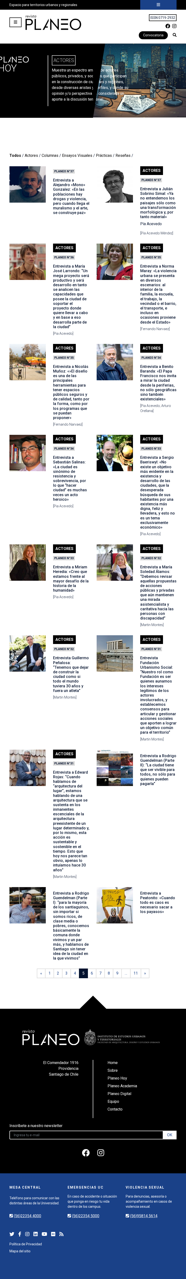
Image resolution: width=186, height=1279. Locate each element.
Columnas (50, 155)
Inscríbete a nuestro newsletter (35, 1125)
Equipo (113, 1101)
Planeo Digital (119, 1093)
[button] (175, 35)
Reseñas (123, 155)
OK (169, 1135)
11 (135, 973)
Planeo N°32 (151, 558)
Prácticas (104, 155)
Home (113, 1062)
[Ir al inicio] (53, 22)
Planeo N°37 (64, 171)
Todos (15, 155)
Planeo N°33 (151, 448)
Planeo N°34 (151, 357)
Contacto (115, 1109)
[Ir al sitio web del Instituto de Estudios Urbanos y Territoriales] (122, 1037)
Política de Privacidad (25, 1244)
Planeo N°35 (151, 257)
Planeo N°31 (151, 649)
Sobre (113, 1070)
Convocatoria (153, 35)
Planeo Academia (122, 1086)
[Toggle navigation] (158, 5)
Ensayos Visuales (77, 155)
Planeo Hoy (117, 1078)
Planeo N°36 (64, 257)
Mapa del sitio (20, 1251)
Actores (31, 155)
